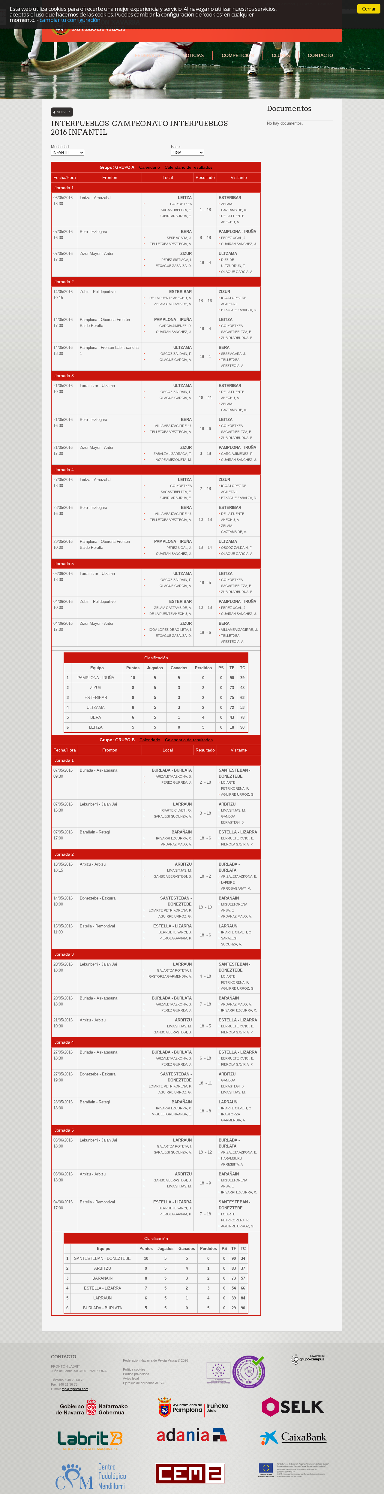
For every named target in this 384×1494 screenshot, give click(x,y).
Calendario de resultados (188, 167)
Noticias (193, 55)
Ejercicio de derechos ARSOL (144, 1383)
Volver (63, 112)
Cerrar (369, 8)
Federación (149, 55)
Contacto (320, 55)
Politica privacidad (136, 1374)
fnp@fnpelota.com (75, 1389)
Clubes (281, 55)
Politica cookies (134, 1369)
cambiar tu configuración (70, 19)
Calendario (149, 167)
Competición (238, 55)
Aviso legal (131, 1378)
